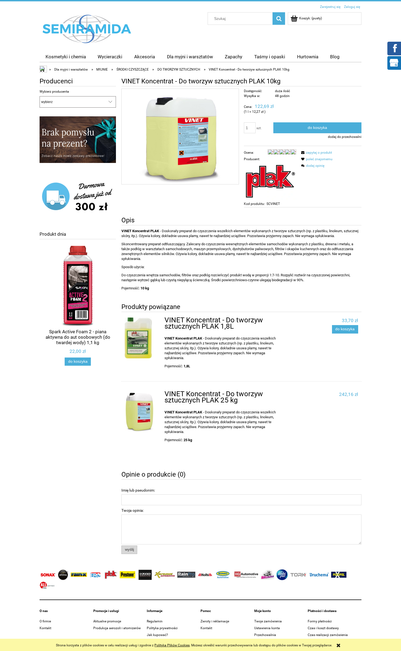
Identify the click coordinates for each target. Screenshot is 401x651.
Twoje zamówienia (268, 621)
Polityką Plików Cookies (172, 645)
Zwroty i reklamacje (214, 621)
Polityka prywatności (162, 628)
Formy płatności (320, 621)
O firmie (45, 621)
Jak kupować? (157, 635)
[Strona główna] (87, 28)
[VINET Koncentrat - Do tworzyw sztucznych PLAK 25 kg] (142, 411)
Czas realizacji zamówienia (328, 635)
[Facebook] (394, 48)
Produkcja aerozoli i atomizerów (117, 628)
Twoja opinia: (132, 510)
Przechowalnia (265, 635)
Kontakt (45, 628)
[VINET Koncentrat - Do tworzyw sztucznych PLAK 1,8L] (142, 337)
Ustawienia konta (267, 628)
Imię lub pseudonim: (138, 490)
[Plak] (270, 181)
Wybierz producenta (54, 91)
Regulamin (155, 621)
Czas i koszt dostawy (323, 628)
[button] (316, 153)
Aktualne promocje (107, 621)
